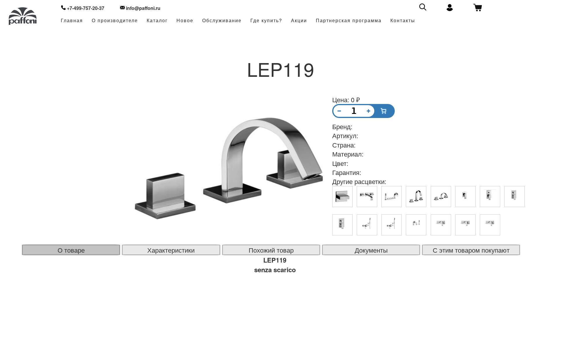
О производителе (115, 21)
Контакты (402, 21)
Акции (299, 21)
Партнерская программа (349, 21)
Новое (184, 21)
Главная (72, 21)
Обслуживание (222, 21)
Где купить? (266, 21)
